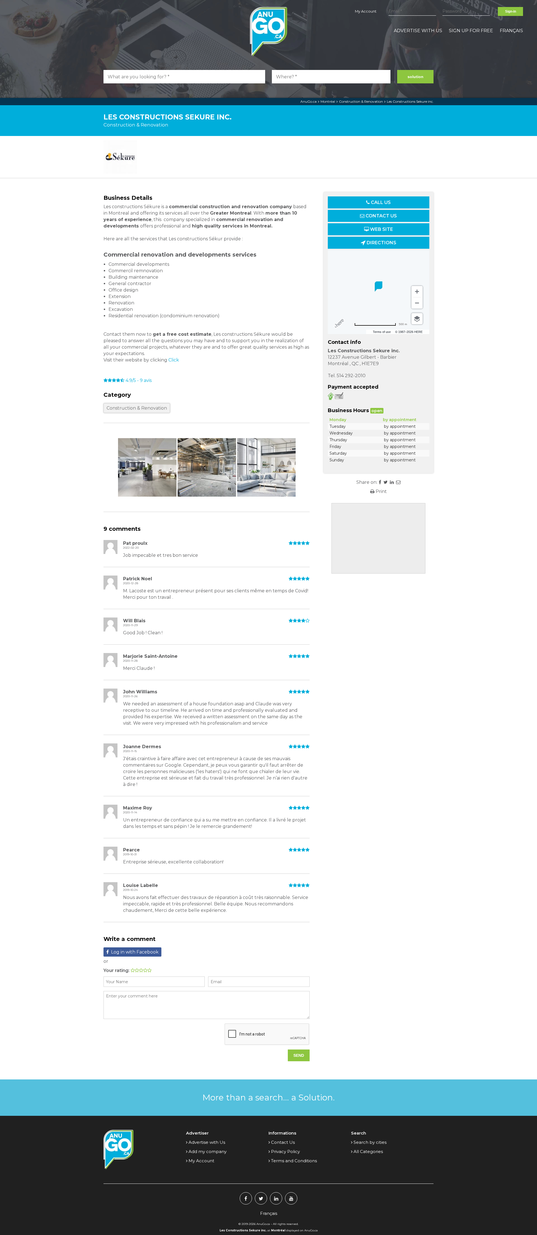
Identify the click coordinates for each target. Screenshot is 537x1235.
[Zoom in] (417, 291)
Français (511, 30)
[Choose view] (417, 318)
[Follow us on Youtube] (291, 1198)
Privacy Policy (285, 1151)
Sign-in (510, 11)
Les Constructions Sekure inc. (410, 101)
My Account (365, 11)
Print (381, 491)
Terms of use (382, 332)
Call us (380, 202)
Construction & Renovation (361, 101)
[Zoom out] (417, 303)
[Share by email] (398, 482)
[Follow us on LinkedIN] (276, 1198)
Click (174, 360)
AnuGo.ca (308, 101)
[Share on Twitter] (385, 482)
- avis (139, 380)
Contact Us (283, 1142)
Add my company (208, 1151)
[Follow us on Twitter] (261, 1198)
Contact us (380, 216)
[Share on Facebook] (380, 482)
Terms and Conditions (294, 1160)
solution (415, 76)
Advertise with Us (418, 30)
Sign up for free (471, 30)
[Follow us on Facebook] (246, 1198)
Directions (381, 242)
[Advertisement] (378, 538)
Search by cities (370, 1142)
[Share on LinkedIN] (392, 482)
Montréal (328, 101)
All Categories (368, 1151)
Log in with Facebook (135, 952)
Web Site (381, 229)
